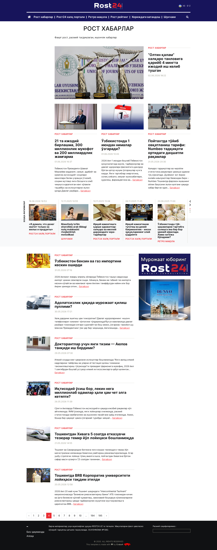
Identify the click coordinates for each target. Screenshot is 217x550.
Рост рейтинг (119, 17)
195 (100, 515)
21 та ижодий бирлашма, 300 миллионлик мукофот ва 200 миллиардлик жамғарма (74, 149)
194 (93, 515)
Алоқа (30, 535)
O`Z (188, 6)
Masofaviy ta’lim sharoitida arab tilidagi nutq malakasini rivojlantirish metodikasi (74, 229)
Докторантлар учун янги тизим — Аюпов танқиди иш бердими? (91, 346)
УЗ (183, 6)
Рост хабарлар (43, 17)
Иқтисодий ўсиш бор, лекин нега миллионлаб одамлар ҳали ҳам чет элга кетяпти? (90, 392)
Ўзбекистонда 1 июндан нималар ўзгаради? (116, 145)
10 (80, 515)
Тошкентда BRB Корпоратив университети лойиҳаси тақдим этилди (92, 477)
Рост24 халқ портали (71, 17)
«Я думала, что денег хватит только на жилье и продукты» (41, 227)
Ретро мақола (97, 17)
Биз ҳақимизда (35, 531)
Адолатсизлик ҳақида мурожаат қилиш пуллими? (91, 305)
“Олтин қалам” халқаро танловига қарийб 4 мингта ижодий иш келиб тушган (165, 62)
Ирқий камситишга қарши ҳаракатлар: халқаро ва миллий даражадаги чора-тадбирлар (104, 229)
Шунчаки (170, 17)
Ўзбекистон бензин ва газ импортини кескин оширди (88, 263)
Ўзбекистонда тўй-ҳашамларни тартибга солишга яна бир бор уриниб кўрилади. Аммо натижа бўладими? (171, 231)
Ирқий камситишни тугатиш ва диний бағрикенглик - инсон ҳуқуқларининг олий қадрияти (138, 229)
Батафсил (85, 190)
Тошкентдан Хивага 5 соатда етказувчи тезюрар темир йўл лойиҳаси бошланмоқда (94, 436)
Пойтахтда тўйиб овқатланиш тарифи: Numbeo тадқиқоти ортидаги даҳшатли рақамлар (166, 149)
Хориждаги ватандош (146, 17)
